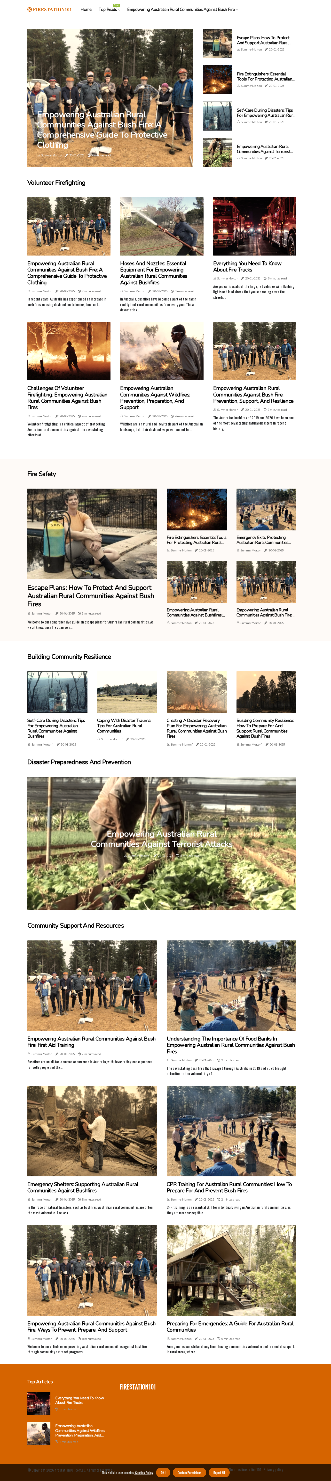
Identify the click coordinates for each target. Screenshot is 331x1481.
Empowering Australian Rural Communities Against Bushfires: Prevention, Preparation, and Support (194, 617)
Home (85, 9)
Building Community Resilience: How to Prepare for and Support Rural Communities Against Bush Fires (265, 728)
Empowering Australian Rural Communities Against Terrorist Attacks (264, 151)
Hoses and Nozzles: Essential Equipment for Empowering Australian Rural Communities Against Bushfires (153, 273)
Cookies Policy (143, 1472)
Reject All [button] (219, 1472)
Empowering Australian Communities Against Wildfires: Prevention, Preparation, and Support (155, 398)
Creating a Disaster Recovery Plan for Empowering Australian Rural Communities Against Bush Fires (197, 728)
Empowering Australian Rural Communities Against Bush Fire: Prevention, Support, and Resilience (253, 394)
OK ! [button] (163, 1472)
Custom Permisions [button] (189, 1472)
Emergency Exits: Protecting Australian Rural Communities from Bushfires (262, 542)
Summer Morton (51, 155)
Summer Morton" (43, 745)
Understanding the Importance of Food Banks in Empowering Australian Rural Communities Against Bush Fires (231, 1045)
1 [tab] (162, 903)
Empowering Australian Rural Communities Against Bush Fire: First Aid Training (91, 1042)
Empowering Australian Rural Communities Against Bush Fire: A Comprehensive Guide (266, 615)
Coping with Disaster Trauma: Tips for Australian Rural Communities (124, 726)
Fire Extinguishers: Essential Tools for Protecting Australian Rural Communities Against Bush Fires (265, 81)
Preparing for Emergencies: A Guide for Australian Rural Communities (230, 1326)
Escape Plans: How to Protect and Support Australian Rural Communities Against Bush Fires (265, 43)
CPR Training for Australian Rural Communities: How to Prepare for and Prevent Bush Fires (229, 1187)
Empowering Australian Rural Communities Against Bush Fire (181, 9)
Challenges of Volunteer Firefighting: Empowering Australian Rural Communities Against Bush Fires (67, 398)
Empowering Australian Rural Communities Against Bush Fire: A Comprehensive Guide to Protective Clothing (102, 130)
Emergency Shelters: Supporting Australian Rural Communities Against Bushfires (82, 1187)
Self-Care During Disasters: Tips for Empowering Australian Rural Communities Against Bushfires (266, 115)
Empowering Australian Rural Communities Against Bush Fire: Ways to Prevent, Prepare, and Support (91, 1326)
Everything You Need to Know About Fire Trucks (247, 266)
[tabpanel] (161, 843)
